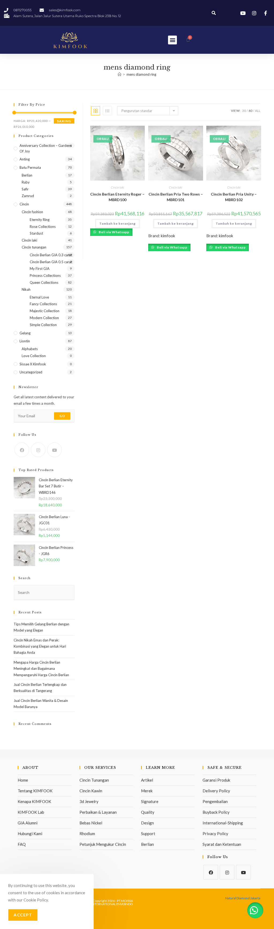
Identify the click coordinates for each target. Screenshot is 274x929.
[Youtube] (54, 449)
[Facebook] (21, 449)
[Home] (119, 74)
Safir (25, 189)
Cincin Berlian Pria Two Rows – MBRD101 (176, 197)
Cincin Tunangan (94, 780)
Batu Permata (30, 167)
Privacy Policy (215, 833)
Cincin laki (117, 187)
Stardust (36, 233)
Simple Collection (43, 325)
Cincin (24, 204)
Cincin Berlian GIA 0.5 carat (51, 262)
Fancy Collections (43, 304)
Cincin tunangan (34, 247)
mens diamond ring (141, 74)
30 (244, 111)
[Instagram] (38, 449)
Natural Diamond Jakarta (242, 898)
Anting (25, 159)
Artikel (147, 780)
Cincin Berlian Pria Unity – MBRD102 (234, 197)
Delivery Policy (216, 790)
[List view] (107, 110)
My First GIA (40, 268)
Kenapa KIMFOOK (34, 801)
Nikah (26, 289)
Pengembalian (215, 801)
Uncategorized (31, 372)
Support (148, 833)
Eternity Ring (40, 219)
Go (62, 416)
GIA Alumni (27, 822)
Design (147, 822)
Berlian (27, 175)
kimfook (168, 235)
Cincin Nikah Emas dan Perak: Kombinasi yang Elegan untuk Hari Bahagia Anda (40, 646)
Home (23, 780)
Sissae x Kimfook (33, 364)
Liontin (25, 341)
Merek (147, 790)
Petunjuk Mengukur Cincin (102, 844)
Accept (23, 914)
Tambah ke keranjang (117, 223)
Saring (64, 121)
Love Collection (34, 356)
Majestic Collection (44, 311)
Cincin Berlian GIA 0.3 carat (51, 255)
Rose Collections (43, 226)
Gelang (25, 333)
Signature (149, 801)
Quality (147, 812)
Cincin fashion (32, 212)
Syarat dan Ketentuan (222, 844)
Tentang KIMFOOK (35, 790)
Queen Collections (44, 282)
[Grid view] (95, 110)
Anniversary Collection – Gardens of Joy (46, 148)
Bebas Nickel (90, 822)
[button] (214, 13)
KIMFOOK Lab (31, 812)
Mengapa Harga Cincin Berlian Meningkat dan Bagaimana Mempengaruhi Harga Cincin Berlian (41, 668)
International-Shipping (223, 822)
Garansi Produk (216, 780)
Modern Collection (44, 318)
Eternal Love (39, 297)
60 (250, 111)
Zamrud (28, 196)
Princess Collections (45, 275)
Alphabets (30, 349)
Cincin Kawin (90, 790)
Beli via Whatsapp (113, 232)
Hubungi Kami (30, 833)
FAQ (22, 844)
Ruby (26, 182)
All (257, 111)
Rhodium (87, 833)
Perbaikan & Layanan (98, 812)
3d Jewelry (88, 801)
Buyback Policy (216, 812)
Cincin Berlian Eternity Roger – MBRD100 (117, 197)
